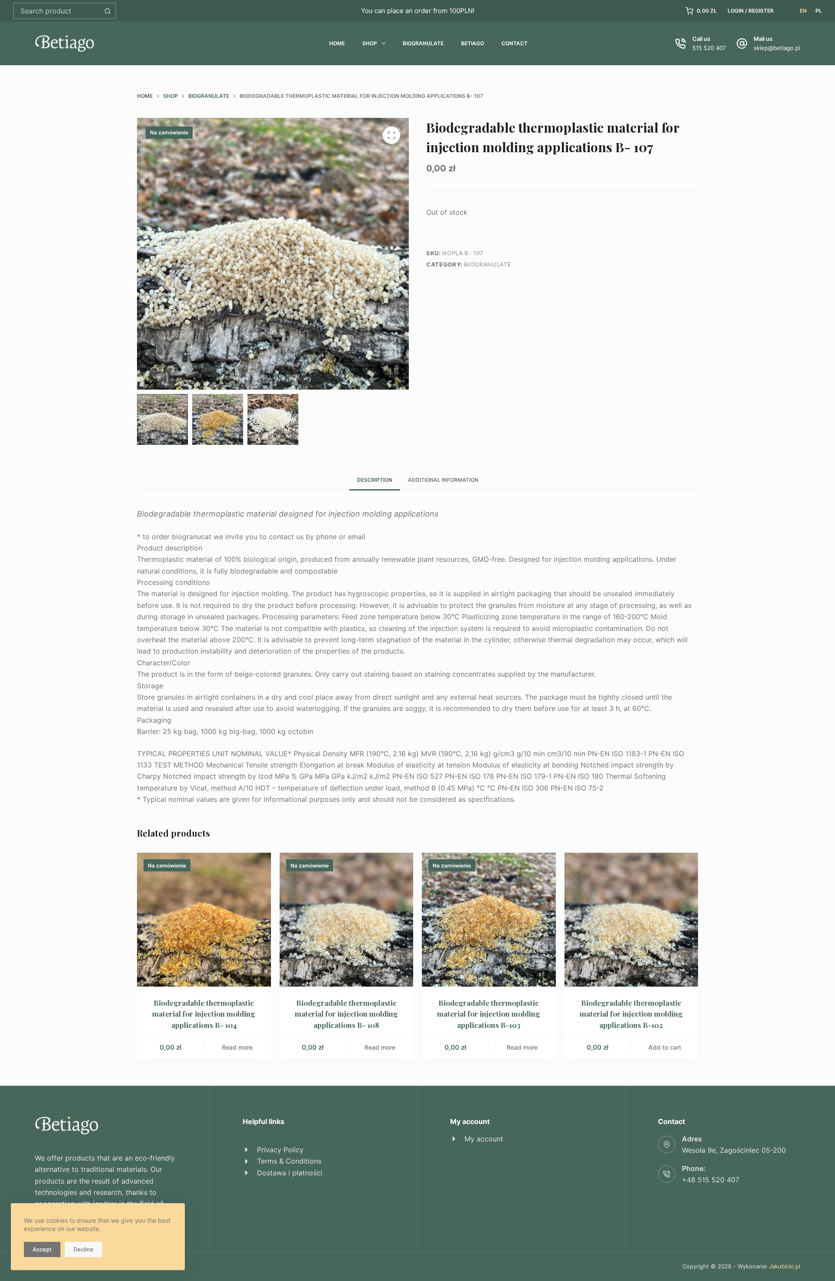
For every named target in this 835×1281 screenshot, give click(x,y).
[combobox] (57, 11)
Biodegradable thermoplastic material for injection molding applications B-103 (488, 1014)
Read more (237, 1047)
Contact (514, 43)
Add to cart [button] (664, 1047)
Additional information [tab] (443, 480)
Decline (83, 1249)
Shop (369, 43)
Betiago (472, 43)
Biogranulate (423, 43)
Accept (42, 1249)
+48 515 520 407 (710, 1179)
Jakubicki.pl (784, 1266)
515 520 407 (709, 47)
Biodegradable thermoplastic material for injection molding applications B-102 (631, 1014)
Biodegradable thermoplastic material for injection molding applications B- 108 (346, 1014)
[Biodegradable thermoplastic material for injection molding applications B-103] (489, 920)
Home (337, 43)
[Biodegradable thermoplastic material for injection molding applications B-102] (631, 920)
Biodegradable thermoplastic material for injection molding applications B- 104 (203, 1014)
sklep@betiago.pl (777, 47)
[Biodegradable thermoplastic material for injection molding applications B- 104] (204, 920)
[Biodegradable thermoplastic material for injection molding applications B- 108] (347, 920)
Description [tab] (374, 480)
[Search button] (107, 10)
